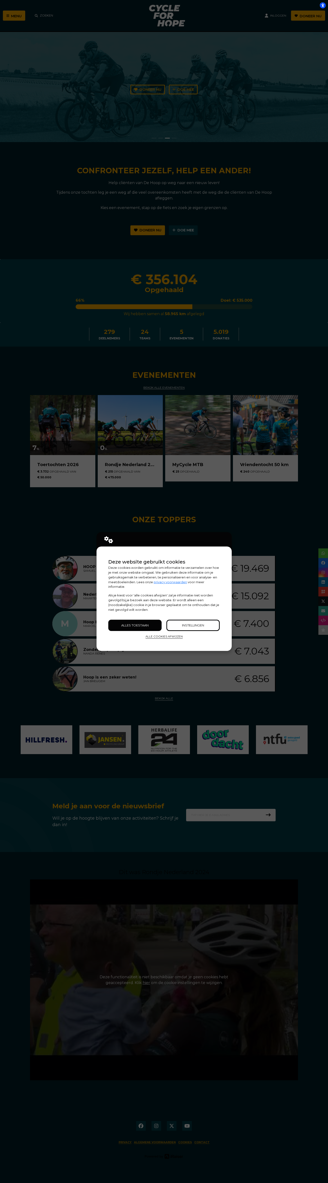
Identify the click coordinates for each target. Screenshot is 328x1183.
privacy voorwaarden (170, 582)
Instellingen (193, 625)
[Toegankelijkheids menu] (323, 5)
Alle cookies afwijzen (164, 636)
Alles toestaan (135, 625)
